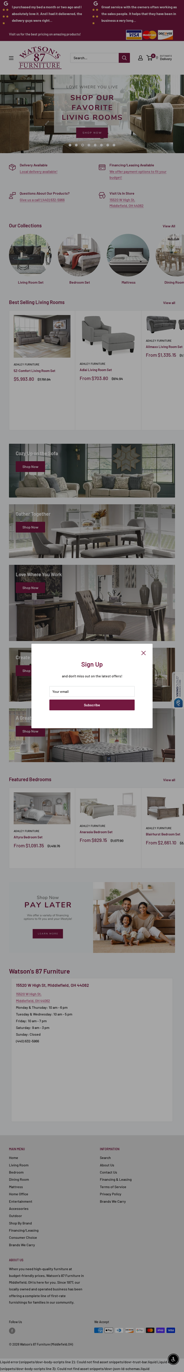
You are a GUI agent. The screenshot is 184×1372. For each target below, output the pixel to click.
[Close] (143, 652)
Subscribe (92, 705)
